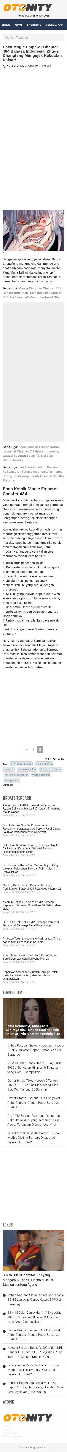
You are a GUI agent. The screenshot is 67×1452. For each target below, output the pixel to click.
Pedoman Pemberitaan (15, 1436)
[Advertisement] (33, 104)
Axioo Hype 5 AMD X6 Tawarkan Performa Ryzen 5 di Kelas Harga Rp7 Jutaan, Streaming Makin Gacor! (31, 808)
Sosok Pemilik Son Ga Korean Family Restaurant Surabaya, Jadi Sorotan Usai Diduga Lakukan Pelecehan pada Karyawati (32, 828)
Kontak (6, 1429)
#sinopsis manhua (51, 769)
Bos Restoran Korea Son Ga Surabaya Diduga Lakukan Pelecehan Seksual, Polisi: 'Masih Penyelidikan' (31, 868)
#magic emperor (41, 774)
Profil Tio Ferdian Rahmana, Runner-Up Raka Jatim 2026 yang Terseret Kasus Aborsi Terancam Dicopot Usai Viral (33, 1120)
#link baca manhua (21, 763)
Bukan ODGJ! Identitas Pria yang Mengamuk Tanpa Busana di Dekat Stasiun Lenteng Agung (28, 1279)
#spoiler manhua (27, 769)
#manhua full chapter (16, 774)
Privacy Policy (10, 1433)
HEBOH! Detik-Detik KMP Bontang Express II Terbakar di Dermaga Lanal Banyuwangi (31, 923)
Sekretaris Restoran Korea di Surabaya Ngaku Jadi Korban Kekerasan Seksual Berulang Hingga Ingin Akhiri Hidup (31, 848)
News (19, 24)
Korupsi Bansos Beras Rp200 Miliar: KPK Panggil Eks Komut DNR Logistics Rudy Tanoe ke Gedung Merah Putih (35, 1352)
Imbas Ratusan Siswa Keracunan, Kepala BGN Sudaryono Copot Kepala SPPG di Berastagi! (35, 1050)
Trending (34, 24)
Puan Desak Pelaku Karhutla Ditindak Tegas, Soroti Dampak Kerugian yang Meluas (30, 957)
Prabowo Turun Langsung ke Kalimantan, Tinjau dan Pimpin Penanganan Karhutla (31, 940)
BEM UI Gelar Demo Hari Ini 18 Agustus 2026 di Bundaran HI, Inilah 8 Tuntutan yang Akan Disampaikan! (34, 1067)
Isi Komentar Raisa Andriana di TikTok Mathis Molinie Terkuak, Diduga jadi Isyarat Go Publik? (33, 1137)
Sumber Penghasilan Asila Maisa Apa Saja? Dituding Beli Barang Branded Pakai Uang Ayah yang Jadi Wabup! (35, 1387)
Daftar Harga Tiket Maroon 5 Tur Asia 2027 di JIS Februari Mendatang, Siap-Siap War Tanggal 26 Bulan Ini (33, 1085)
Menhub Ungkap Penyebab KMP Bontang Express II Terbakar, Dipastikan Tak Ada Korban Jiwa (32, 905)
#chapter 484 (12, 780)
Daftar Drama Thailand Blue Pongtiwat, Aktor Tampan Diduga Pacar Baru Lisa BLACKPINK (34, 1102)
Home (6, 24)
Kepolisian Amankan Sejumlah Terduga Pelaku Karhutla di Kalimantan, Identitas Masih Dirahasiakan (31, 975)
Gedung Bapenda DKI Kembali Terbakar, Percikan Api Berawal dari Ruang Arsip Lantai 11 (32, 887)
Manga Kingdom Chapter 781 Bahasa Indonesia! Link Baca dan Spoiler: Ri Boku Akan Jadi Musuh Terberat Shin (32, 292)
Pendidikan (54, 24)
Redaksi (7, 1426)
